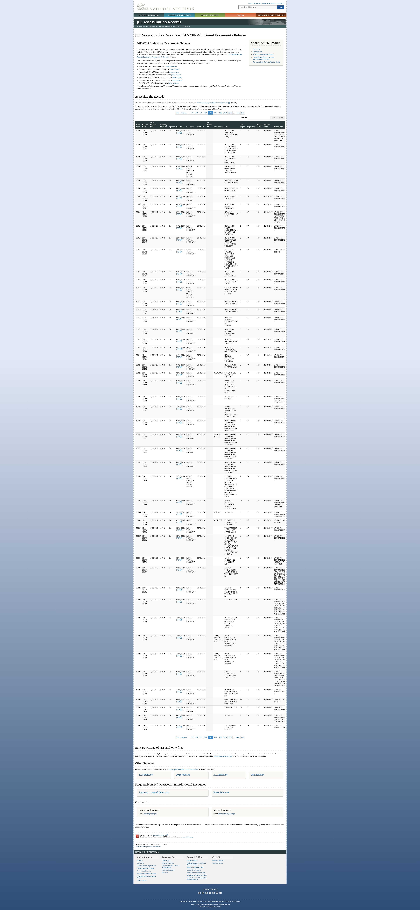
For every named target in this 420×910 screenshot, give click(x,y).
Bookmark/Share (268, 3)
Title (226, 127)
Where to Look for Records (196, 873)
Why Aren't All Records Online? (197, 875)
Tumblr (210, 893)
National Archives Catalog (145, 868)
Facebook (199, 893)
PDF (178, 133)
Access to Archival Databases (147, 874)
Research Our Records (149, 15)
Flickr (220, 893)
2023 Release (183, 774)
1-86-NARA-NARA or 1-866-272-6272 (210, 907)
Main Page (257, 49)
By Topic (140, 861)
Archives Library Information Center (146, 877)
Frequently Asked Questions (154, 792)
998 (197, 113)
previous (184, 113)
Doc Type (190, 127)
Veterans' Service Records (179, 15)
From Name (218, 127)
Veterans (165, 873)
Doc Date (180, 127)
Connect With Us (210, 889)
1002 (215, 113)
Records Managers (168, 870)
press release (171, 66)
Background (257, 52)
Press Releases (221, 792)
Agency (172, 127)
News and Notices (218, 861)
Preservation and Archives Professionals (170, 866)
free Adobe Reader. (159, 835)
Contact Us (280, 3)
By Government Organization (146, 866)
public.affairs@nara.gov (227, 814)
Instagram (206, 893)
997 (193, 113)
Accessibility (192, 901)
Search (280, 7)
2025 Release (146, 774)
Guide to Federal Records (195, 867)
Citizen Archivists (254, 3)
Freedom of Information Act (216, 901)
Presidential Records (144, 871)
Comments (278, 127)
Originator (251, 127)
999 (201, 113)
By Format (140, 863)
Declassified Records (194, 870)
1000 (205, 113)
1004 (225, 113)
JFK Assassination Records (167, 27)
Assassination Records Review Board (266, 62)
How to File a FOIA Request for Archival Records (197, 879)
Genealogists (166, 861)
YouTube (213, 893)
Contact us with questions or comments (148, 847)
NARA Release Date (153, 125)
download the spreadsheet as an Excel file (212, 103)
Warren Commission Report (263, 54)
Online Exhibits (142, 880)
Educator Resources (210, 15)
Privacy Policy (201, 901)
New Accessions (217, 863)
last (242, 113)
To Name (209, 124)
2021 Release (257, 774)
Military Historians (168, 863)
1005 (230, 113)
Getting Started (192, 861)
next (238, 113)
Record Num (145, 126)
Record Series (259, 126)
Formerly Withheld (163, 126)
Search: (244, 117)
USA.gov (238, 901)
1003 (220, 113)
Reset (281, 118)
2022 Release (220, 774)
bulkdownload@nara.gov (223, 756)
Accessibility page (187, 837)
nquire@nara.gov (150, 814)
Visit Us (240, 15)
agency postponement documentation (183, 769)
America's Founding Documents (271, 15)
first (177, 113)
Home (139, 27)
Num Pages (242, 126)
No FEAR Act (230, 901)
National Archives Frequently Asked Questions (196, 864)
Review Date (267, 126)
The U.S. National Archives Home (165, 6)
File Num (200, 127)
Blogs (217, 893)
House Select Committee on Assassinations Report (263, 58)
